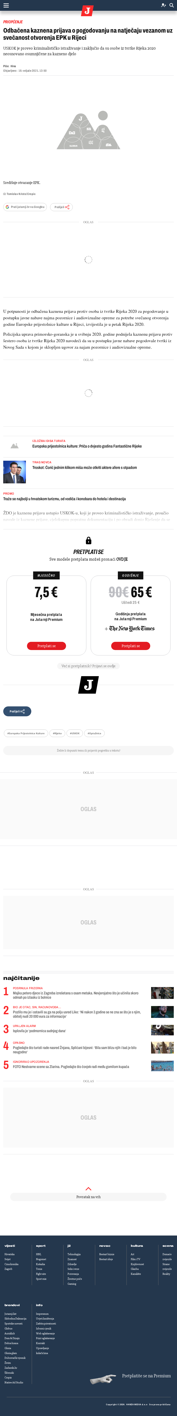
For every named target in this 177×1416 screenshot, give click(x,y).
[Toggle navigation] (6, 5)
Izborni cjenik (43, 1328)
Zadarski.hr (11, 1368)
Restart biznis (106, 1254)
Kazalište (136, 1274)
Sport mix (41, 1279)
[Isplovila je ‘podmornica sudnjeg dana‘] (162, 1030)
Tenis (39, 1269)
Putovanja (73, 1274)
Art (132, 1254)
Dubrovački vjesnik (15, 1358)
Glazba (135, 1269)
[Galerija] (88, 129)
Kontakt (40, 1343)
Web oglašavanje (45, 1333)
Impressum (42, 1314)
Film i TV (135, 1259)
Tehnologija (74, 1254)
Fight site (41, 1274)
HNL (38, 1254)
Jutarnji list (10, 1314)
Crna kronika (11, 1264)
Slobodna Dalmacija (15, 1318)
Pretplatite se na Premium (146, 1376)
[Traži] (171, 5)
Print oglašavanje (45, 1338)
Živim (8, 1363)
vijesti (10, 1245)
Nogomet (41, 1259)
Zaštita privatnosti (46, 1323)
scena (168, 1245)
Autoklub (10, 1333)
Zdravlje (72, 1264)
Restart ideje (106, 1259)
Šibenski (9, 1373)
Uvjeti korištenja (45, 1318)
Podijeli (59, 207)
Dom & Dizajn (12, 1338)
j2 (69, 1245)
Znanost (72, 1259)
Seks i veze (73, 1269)
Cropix (8, 1377)
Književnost (137, 1264)
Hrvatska (9, 1254)
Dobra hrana (11, 1343)
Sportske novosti (13, 1323)
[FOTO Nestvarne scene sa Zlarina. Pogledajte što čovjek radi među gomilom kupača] (162, 1066)
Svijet (8, 1259)
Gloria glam (11, 1353)
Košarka (40, 1264)
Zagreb (8, 1269)
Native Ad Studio (14, 1382)
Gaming (72, 1284)
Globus (8, 1328)
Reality (166, 1274)
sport (41, 1245)
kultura (137, 1245)
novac (105, 1245)
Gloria (8, 1348)
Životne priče (75, 1279)
